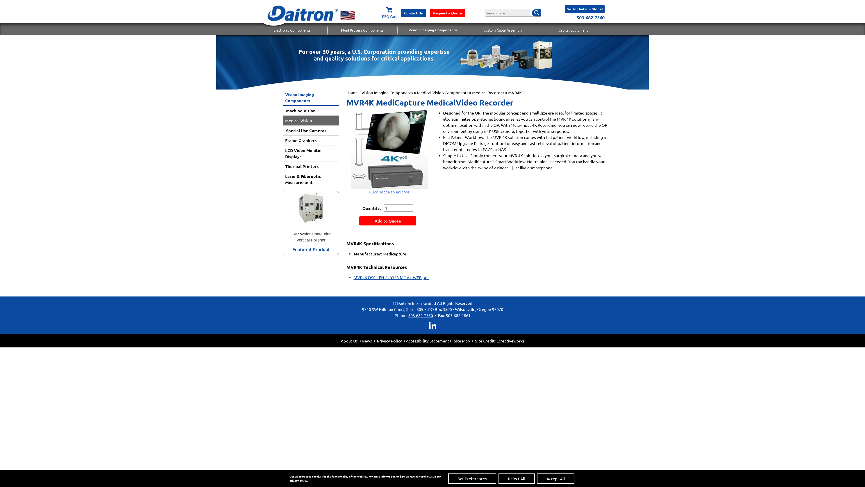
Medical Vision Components (442, 92)
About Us (349, 340)
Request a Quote (447, 13)
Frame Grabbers (301, 140)
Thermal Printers (302, 166)
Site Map (462, 340)
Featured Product (311, 249)
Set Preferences (472, 478)
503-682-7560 (591, 18)
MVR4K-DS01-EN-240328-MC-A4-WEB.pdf (391, 277)
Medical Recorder (488, 92)
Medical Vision (298, 120)
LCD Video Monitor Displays (303, 153)
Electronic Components (292, 30)
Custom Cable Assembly (502, 30)
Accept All (555, 478)
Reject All (516, 478)
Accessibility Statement (427, 340)
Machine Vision (300, 110)
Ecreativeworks (510, 340)
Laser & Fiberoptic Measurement (303, 179)
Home (352, 92)
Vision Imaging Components (432, 30)
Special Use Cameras (305, 130)
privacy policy (298, 480)
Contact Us (413, 13)
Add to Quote (388, 220)
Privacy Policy (389, 340)
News (367, 340)
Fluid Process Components (362, 30)
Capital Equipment (573, 30)
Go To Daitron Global (585, 9)
